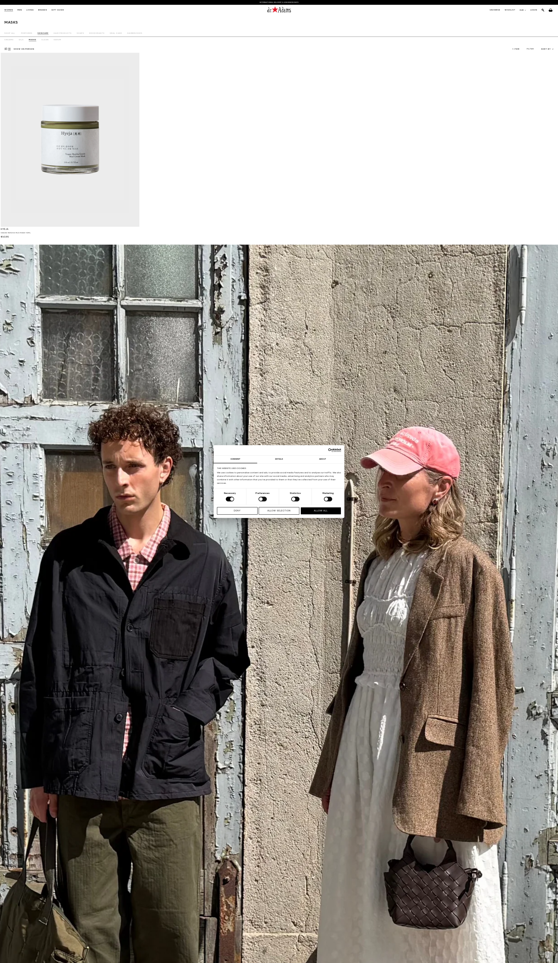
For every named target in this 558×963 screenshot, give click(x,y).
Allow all (321, 511)
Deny (237, 511)
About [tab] (322, 459)
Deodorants (96, 33)
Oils (21, 40)
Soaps (80, 33)
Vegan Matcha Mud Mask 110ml (16, 233)
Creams (9, 40)
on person (24, 49)
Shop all (9, 33)
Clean (45, 40)
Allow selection (279, 511)
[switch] (263, 499)
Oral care (116, 33)
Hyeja (5, 229)
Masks (32, 40)
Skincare (42, 33)
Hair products (63, 33)
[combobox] (547, 49)
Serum (57, 40)
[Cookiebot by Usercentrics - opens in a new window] (328, 450)
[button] (8, 10)
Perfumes (26, 33)
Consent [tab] (235, 459)
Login (533, 10)
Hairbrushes (134, 33)
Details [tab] (279, 459)
